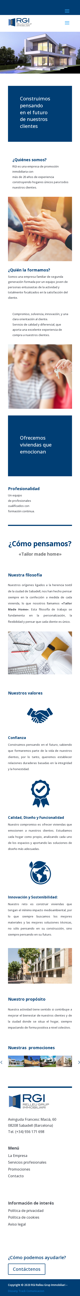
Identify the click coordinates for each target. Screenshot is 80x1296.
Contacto (16, 1175)
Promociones (19, 1169)
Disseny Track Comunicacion (26, 1291)
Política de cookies (23, 1217)
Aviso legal (17, 1224)
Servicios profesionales (27, 1162)
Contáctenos (26, 1269)
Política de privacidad (26, 1210)
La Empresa (17, 1155)
